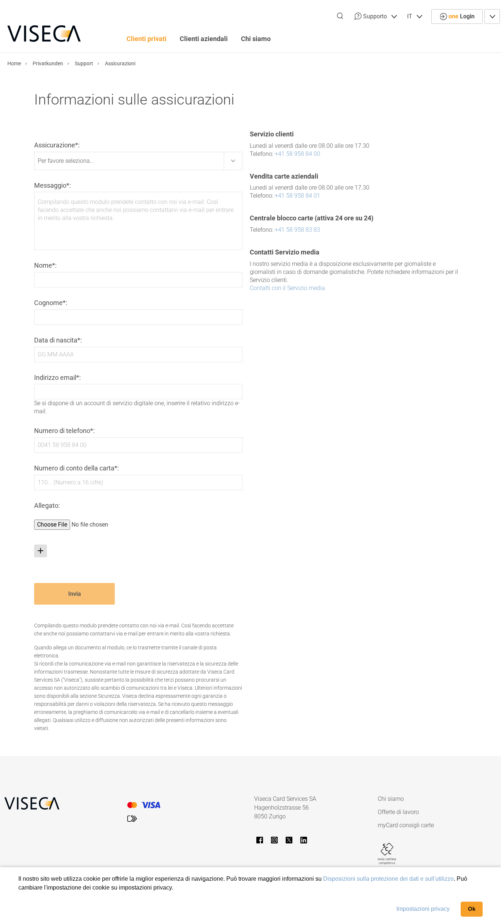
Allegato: (47, 505)
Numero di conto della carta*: (76, 468)
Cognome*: (50, 303)
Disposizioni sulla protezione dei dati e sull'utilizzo (388, 879)
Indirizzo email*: (57, 377)
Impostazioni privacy (423, 909)
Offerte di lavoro (398, 811)
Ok (471, 909)
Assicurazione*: (57, 145)
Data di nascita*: (58, 340)
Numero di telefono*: (64, 430)
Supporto (375, 16)
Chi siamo (256, 39)
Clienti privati (147, 39)
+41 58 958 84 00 (297, 153)
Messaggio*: (52, 185)
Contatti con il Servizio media (287, 288)
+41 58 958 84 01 (297, 195)
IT (410, 16)
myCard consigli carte (406, 825)
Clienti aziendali (204, 39)
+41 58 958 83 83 (297, 229)
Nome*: (45, 265)
